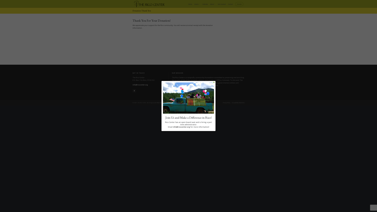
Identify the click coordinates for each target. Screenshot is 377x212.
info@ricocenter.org (181, 127)
